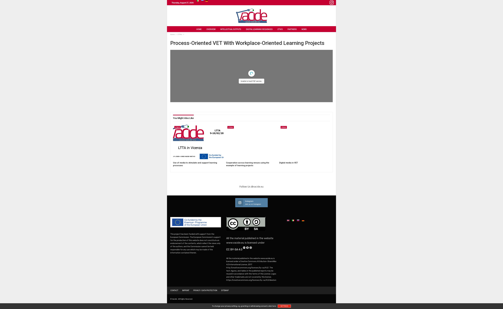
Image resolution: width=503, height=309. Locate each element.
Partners (292, 29)
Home (199, 29)
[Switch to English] (288, 220)
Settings (284, 306)
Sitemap (225, 290)
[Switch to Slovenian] (202, 1)
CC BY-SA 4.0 (234, 249)
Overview (210, 29)
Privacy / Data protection (205, 290)
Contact (174, 290)
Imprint (185, 290)
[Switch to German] (207, 1)
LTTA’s (280, 29)
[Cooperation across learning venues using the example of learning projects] (251, 142)
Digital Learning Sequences (259, 29)
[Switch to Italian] (198, 1)
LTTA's (177, 127)
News (304, 29)
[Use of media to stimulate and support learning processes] (198, 142)
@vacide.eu (257, 186)
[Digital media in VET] (304, 142)
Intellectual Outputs (230, 29)
